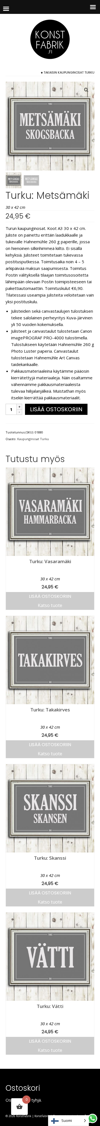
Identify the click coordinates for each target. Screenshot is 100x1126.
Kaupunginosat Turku (76, 72)
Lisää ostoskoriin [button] (50, 596)
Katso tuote (50, 605)
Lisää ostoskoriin (56, 409)
